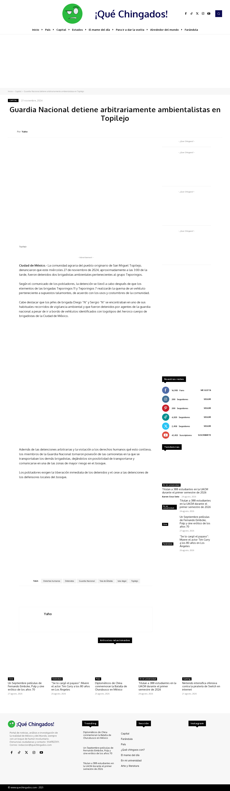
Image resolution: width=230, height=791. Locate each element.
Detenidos (69, 581)
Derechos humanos (51, 581)
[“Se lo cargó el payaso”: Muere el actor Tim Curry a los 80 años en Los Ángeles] (169, 541)
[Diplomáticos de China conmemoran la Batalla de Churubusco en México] (115, 662)
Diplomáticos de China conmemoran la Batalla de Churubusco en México (111, 686)
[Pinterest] (193, 131)
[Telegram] (209, 131)
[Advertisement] (115, 61)
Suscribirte (204, 435)
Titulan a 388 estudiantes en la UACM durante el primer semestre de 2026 (185, 490)
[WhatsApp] (201, 131)
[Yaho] (12, 132)
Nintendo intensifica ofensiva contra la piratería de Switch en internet (201, 686)
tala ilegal (122, 581)
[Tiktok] (191, 14)
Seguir (207, 399)
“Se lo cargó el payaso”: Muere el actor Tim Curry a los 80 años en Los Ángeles (195, 541)
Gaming (186, 679)
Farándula (167, 544)
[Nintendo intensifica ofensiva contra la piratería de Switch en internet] (202, 662)
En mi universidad (171, 485)
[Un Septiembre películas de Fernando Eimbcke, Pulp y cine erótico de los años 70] (169, 521)
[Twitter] (197, 14)
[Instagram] (203, 14)
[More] (218, 131)
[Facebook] (186, 14)
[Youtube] (209, 14)
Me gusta (206, 390)
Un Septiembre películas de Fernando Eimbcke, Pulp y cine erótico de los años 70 (195, 521)
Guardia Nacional (87, 581)
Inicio (10, 91)
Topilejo (134, 581)
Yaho (24, 131)
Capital (18, 91)
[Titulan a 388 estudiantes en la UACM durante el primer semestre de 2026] (186, 468)
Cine (165, 524)
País (98, 679)
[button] (218, 13)
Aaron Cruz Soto (170, 496)
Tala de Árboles (106, 581)
